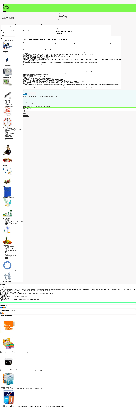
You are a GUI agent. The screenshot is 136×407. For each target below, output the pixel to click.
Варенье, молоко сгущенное (10, 130)
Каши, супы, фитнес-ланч (9, 246)
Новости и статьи (6, 7)
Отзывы (4, 9)
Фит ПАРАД (7, 219)
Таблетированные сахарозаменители (11, 223)
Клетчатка (6, 253)
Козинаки (6, 132)
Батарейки (6, 105)
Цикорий (6, 257)
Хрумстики (7, 142)
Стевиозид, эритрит (8, 222)
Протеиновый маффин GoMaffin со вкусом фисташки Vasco (11, 369)
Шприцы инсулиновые (9, 106)
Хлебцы (6, 258)
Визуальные (7, 66)
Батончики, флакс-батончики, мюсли (11, 128)
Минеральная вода (8, 135)
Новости (24, 36)
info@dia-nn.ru (25, 90)
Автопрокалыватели (8, 104)
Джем (6, 131)
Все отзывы (2, 303)
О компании (5, 10)
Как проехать (59, 33)
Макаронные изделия (8, 136)
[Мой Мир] (5, 307)
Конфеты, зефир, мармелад (9, 133)
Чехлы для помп (8, 89)
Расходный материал (8, 88)
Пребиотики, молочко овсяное (10, 250)
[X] (2, 307)
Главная (4, 4)
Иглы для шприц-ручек (9, 102)
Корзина (24, 109)
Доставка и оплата (6, 5)
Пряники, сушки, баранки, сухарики (11, 139)
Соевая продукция (8, 256)
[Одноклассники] (4, 307)
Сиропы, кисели (8, 140)
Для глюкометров (8, 65)
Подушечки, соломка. (9, 138)
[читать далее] (81, 289)
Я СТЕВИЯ (7, 220)
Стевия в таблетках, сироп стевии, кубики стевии (14, 221)
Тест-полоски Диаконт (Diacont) (6, 387)
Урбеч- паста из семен (9, 248)
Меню (24, 110)
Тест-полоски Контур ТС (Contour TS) (7, 405)
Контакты (4, 11)
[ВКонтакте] (1, 307)
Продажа (6, 52)
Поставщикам (5, 6)
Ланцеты (6, 103)
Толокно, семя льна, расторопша (10, 255)
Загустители (7, 247)
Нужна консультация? (27, 108)
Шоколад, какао (7, 143)
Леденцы (6, 134)
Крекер (6, 249)
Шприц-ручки (7, 101)
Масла (6, 251)
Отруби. (6, 252)
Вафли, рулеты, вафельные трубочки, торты (13, 129)
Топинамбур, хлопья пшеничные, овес (12, 259)
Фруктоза (6, 224)
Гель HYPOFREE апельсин (5, 333)
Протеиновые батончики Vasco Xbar (7, 351)
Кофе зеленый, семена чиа (9, 254)
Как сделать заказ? (6, 8)
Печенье (6, 137)
